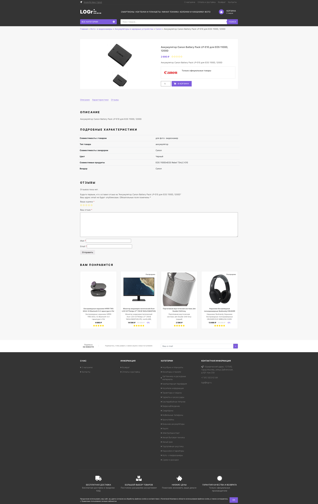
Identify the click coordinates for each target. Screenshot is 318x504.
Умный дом (167, 442)
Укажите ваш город (93, 2)
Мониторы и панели (171, 372)
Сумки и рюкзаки (170, 460)
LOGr (86, 12)
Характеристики (100, 100)
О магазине (189, 2)
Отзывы (115, 100)
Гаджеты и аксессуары (173, 397)
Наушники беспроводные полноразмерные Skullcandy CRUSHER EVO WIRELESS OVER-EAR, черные (219, 311)
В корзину (183, 83)
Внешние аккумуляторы (173, 424)
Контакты (232, 2)
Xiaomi (165, 428)
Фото (207, 12)
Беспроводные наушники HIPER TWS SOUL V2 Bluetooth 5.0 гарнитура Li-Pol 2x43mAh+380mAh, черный (98, 311)
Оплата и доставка (207, 2)
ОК (233, 500)
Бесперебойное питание (173, 401)
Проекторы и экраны (172, 392)
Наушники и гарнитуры (173, 451)
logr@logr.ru (206, 382)
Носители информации (173, 388)
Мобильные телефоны (172, 415)
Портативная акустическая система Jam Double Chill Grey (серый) (179, 316)
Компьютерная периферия (174, 384)
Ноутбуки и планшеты (148, 12)
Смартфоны (127, 12)
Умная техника (170, 12)
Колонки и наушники (192, 12)
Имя (83, 241)
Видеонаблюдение (171, 406)
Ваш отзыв (86, 210)
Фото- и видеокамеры (172, 455)
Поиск (232, 21)
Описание (85, 100)
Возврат (222, 2)
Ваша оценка (87, 201)
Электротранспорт (171, 433)
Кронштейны (168, 419)
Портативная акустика (172, 446)
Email (83, 246)
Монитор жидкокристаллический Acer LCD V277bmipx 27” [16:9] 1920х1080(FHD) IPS (139, 311)
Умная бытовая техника (173, 437)
